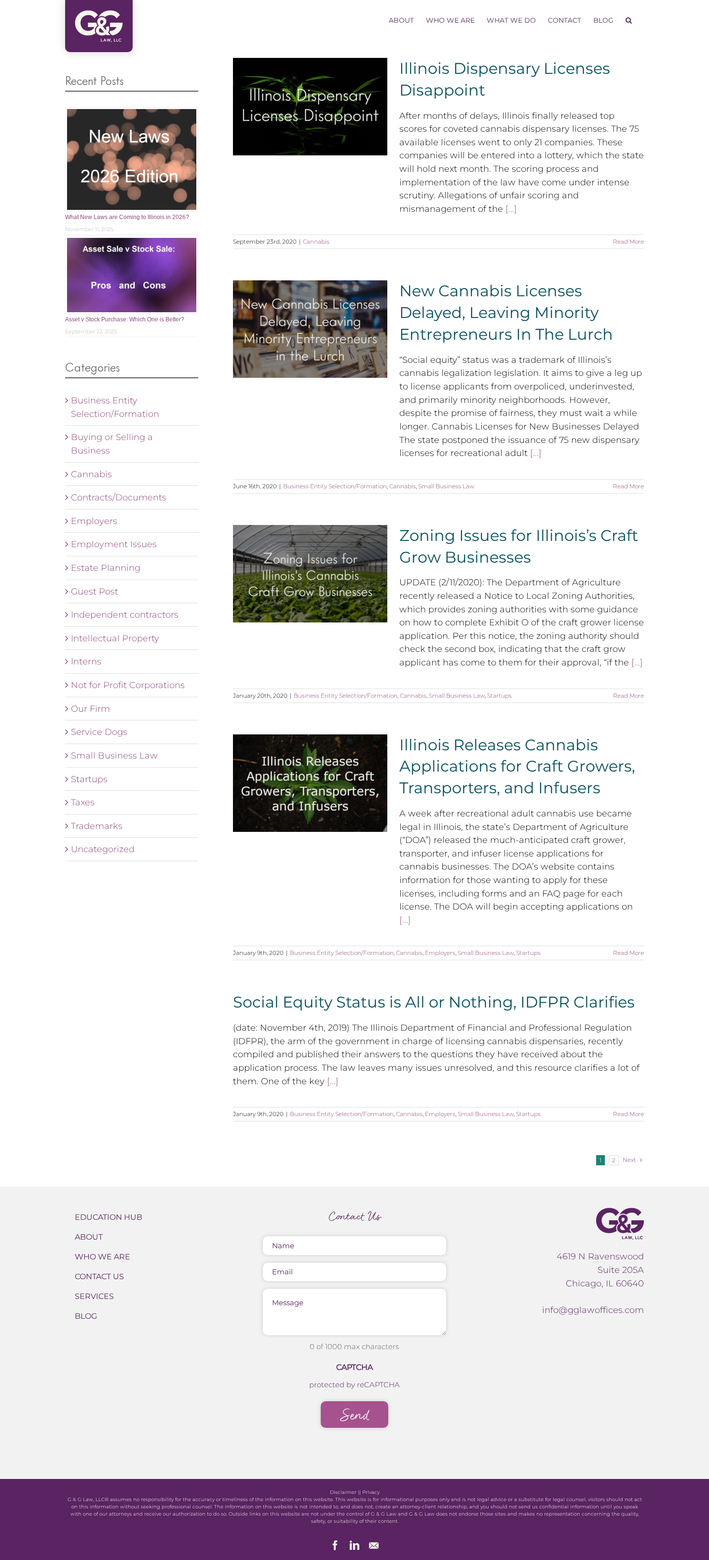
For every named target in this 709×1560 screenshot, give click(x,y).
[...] (511, 208)
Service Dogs (99, 731)
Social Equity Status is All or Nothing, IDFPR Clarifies (434, 1002)
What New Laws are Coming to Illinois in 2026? (127, 217)
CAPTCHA (354, 1367)
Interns (86, 661)
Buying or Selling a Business (112, 443)
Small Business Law (446, 486)
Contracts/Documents (118, 497)
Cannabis (316, 241)
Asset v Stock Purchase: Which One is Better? (124, 319)
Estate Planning (105, 567)
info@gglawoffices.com (593, 1309)
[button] (629, 20)
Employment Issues (114, 544)
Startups (499, 695)
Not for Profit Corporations (128, 684)
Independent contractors (124, 614)
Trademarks (97, 825)
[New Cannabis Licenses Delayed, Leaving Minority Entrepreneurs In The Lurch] (310, 329)
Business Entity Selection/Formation (335, 486)
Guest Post (94, 591)
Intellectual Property (115, 638)
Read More (628, 241)
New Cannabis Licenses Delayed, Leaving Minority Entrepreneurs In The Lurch (506, 312)
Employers (440, 952)
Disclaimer (343, 1492)
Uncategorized (103, 849)
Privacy (371, 1492)
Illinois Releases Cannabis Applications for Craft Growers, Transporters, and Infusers (517, 766)
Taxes (83, 802)
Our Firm (90, 708)
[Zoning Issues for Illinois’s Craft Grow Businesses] (310, 573)
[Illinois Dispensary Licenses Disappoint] (310, 106)
